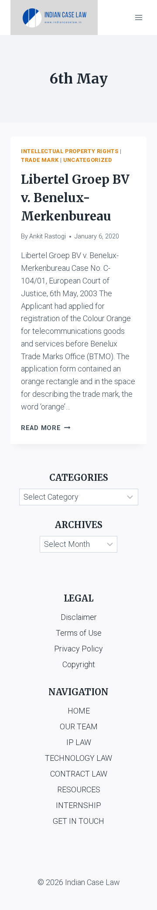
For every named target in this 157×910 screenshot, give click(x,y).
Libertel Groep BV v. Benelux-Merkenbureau (75, 198)
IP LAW (78, 742)
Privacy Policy (78, 648)
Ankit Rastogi (47, 236)
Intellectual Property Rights (70, 151)
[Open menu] (138, 17)
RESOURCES (78, 789)
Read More (45, 428)
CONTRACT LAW (78, 773)
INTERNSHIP (78, 805)
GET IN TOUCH (78, 821)
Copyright (78, 664)
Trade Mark (39, 160)
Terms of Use (79, 632)
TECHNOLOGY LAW (78, 758)
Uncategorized (87, 160)
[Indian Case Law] (54, 17)
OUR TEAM (79, 726)
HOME (79, 710)
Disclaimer (79, 617)
